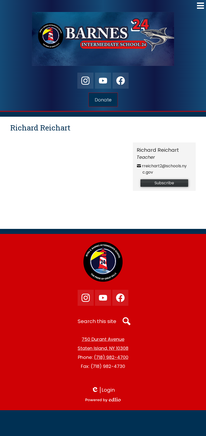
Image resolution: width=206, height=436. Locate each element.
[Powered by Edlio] (103, 399)
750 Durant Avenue (103, 339)
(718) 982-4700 (111, 357)
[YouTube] (103, 81)
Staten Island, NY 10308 (103, 348)
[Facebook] (121, 81)
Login (105, 390)
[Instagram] (85, 81)
